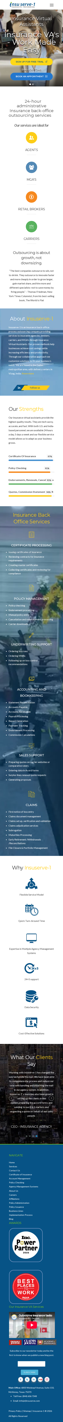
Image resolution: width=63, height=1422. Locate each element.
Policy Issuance (16, 1207)
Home (12, 1162)
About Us (13, 1191)
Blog (11, 1219)
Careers (13, 1195)
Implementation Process (21, 1215)
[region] (31, 48)
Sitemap (27, 1411)
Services (13, 1166)
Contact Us (14, 1170)
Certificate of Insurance (20, 1174)
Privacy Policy (15, 1411)
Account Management (19, 1178)
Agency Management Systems (23, 1186)
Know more (28, 373)
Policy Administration (19, 1203)
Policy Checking (16, 1182)
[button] (30, 84)
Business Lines (16, 1211)
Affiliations (14, 1199)
